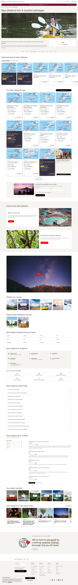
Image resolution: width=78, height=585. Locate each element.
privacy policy (49, 192)
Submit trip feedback (34, 566)
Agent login (33, 574)
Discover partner (44, 242)
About (23, 1)
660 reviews (65, 44)
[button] (75, 36)
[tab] (5, 60)
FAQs (47, 51)
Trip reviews (51, 51)
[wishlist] (65, 1)
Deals (20, 1)
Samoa (35, 495)
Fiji (23, 495)
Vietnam (69, 495)
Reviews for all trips (39, 482)
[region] (18, 580)
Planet (57, 569)
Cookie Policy (10, 582)
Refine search (63, 90)
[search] (58, 1)
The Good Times (41, 566)
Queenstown (35, 304)
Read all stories (68, 505)
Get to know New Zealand (33, 51)
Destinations (9, 1)
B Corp (57, 564)
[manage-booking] (67, 1)
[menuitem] (3, 1)
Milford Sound (46, 304)
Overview (22, 51)
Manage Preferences (30, 580)
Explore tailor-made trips (63, 174)
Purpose (57, 563)
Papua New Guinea (58, 496)
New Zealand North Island (12, 322)
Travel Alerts (33, 569)
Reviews (49, 569)
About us (40, 564)
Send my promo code (40, 195)
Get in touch (49, 564)
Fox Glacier (70, 304)
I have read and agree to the (44, 192)
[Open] (18, 437)
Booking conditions (34, 572)
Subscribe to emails (20, 571)
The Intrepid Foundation (59, 566)
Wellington (12, 304)
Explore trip (11, 221)
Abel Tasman (58, 304)
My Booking (33, 564)
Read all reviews (31, 482)
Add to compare (11, 113)
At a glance (43, 51)
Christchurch (23, 304)
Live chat (49, 566)
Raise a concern (50, 572)
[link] (14, 335)
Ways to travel (15, 1)
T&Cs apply (21, 568)
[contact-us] (69, 1)
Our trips (27, 51)
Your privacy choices (43, 572)
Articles (55, 51)
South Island (23, 322)
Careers (40, 569)
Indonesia (46, 495)
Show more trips (38, 179)
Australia (11, 495)
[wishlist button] (20, 94)
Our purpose (35, 549)
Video (39, 51)
